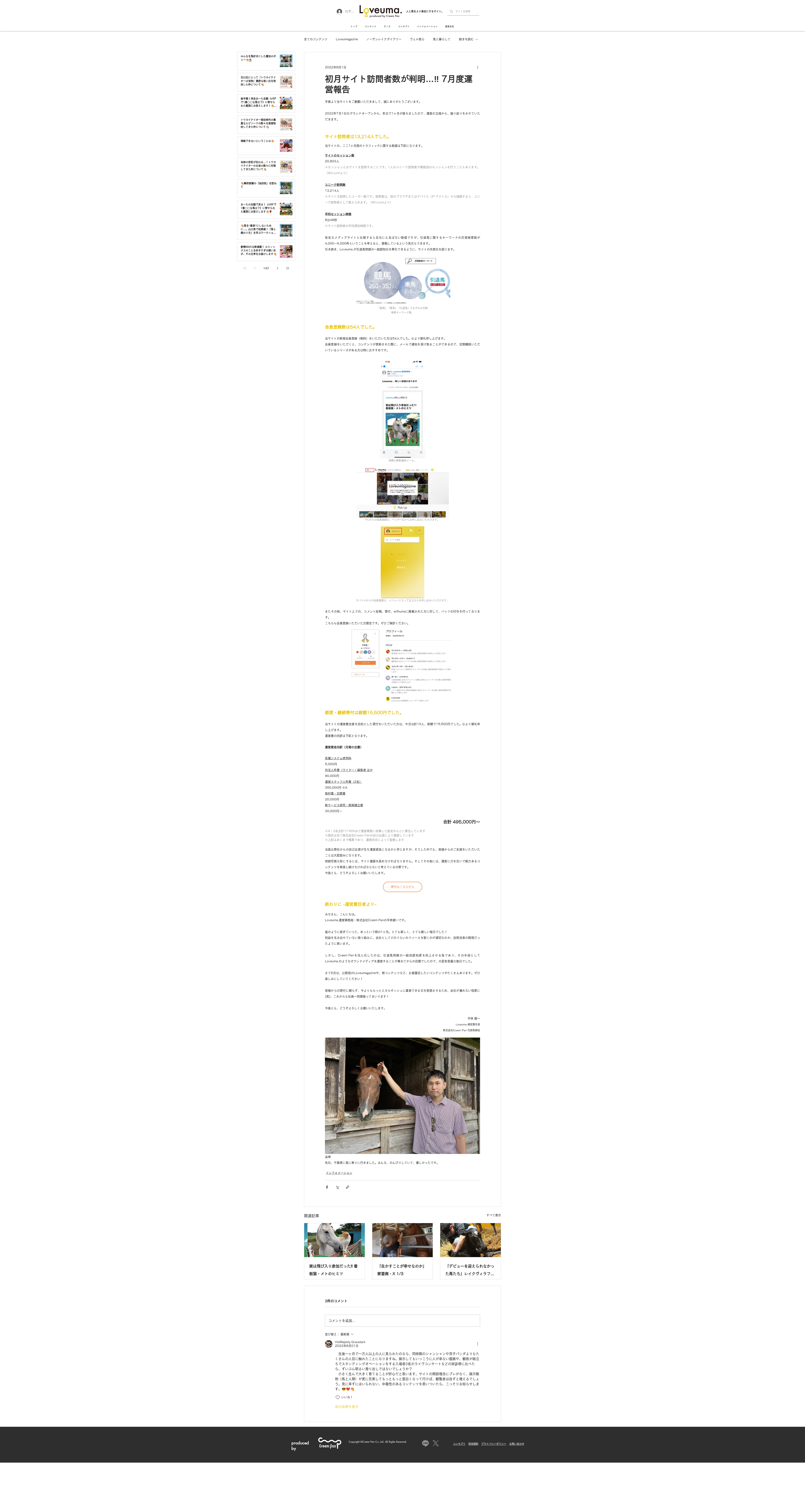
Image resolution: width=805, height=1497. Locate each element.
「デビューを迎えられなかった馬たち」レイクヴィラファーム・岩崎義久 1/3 (469, 1270)
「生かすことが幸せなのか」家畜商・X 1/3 (401, 1270)
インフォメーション (339, 1172)
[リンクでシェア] (347, 1187)
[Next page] (277, 268)
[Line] (425, 1443)
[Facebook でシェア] (327, 1187)
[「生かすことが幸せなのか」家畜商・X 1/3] (402, 1240)
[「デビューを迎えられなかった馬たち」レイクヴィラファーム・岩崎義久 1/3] (470, 1240)
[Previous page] (255, 268)
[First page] (245, 268)
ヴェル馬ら (417, 39)
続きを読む (466, 39)
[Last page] (287, 268)
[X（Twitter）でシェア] (337, 1187)
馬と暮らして (442, 39)
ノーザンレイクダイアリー (383, 39)
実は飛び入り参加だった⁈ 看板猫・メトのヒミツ (333, 1270)
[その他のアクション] (477, 67)
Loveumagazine (347, 39)
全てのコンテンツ (315, 39)
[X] (436, 1443)
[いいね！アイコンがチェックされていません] (337, 1397)
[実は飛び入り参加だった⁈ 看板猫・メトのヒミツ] (334, 1240)
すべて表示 (493, 1215)
